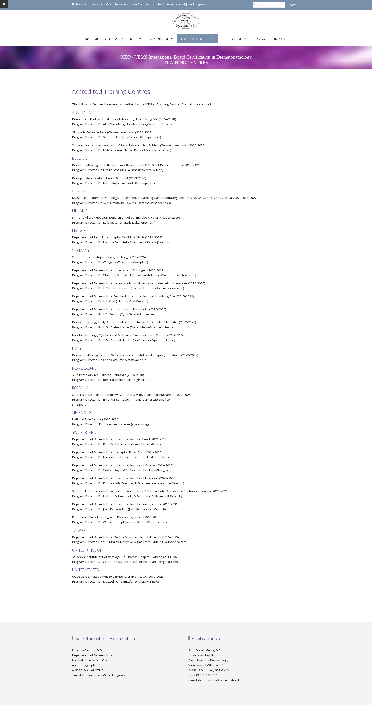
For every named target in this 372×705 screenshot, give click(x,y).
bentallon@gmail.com (135, 380)
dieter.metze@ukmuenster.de (219, 680)
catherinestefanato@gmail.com (155, 562)
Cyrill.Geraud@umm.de (137, 314)
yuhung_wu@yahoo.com (169, 542)
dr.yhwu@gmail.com (136, 542)
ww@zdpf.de (138, 262)
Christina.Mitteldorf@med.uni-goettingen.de (164, 275)
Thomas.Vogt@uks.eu (132, 301)
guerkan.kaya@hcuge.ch (153, 470)
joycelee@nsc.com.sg (133, 424)
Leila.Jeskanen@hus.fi (140, 222)
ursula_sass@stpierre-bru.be (141, 170)
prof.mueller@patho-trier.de (154, 340)
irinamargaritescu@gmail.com (151, 399)
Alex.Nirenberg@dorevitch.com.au (150, 124)
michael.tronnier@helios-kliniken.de (157, 288)
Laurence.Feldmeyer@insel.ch (154, 457)
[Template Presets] (4, 4)
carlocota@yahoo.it (132, 360)
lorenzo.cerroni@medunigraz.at (185, 4)
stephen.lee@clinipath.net (141, 137)
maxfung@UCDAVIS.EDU (141, 581)
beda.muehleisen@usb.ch (145, 444)
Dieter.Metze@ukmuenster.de (152, 327)
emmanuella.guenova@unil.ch (162, 483)
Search (292, 5)
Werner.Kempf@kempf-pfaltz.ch (148, 522)
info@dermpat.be (141, 183)
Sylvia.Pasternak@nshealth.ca (149, 203)
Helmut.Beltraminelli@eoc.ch (160, 496)
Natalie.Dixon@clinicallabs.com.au (147, 150)
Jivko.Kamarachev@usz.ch (147, 509)
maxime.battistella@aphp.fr (150, 242)
